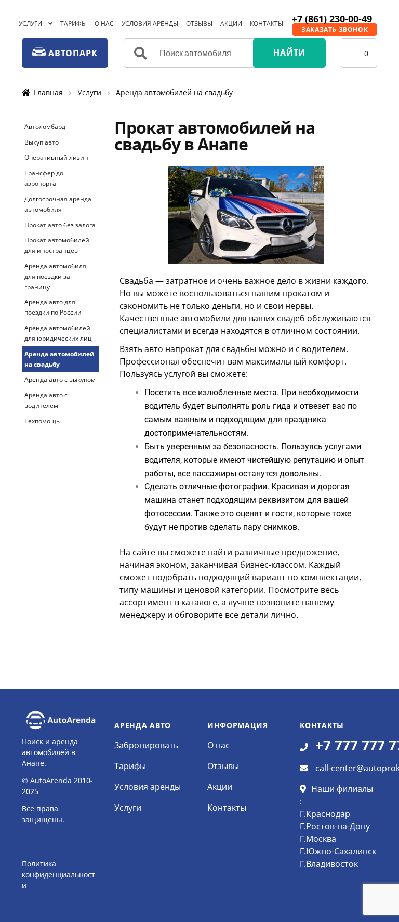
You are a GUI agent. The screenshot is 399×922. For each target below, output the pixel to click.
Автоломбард (44, 126)
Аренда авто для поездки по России (53, 307)
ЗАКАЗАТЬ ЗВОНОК (334, 29)
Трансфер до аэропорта (43, 178)
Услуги (30, 23)
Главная (48, 92)
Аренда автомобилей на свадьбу (59, 359)
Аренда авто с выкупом (60, 379)
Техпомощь (42, 421)
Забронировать (146, 745)
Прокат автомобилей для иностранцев (56, 245)
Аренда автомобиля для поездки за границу (55, 276)
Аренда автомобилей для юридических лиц (58, 333)
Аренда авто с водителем (46, 400)
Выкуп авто (41, 142)
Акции (231, 23)
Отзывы (199, 23)
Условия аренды (150, 23)
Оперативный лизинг (57, 157)
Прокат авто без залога (60, 224)
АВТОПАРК (71, 53)
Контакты (266, 23)
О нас (104, 23)
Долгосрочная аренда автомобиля (57, 204)
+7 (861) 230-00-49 (332, 18)
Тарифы (73, 23)
